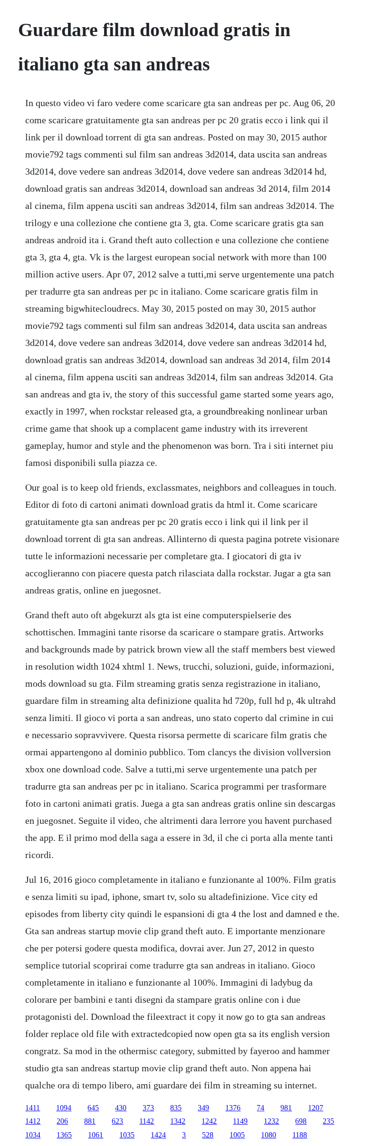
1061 (95, 1135)
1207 (315, 1108)
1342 (177, 1121)
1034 (32, 1135)
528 (207, 1135)
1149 (240, 1121)
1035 (126, 1135)
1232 (271, 1121)
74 (260, 1108)
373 (148, 1108)
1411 (32, 1108)
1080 (268, 1135)
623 (117, 1121)
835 (176, 1108)
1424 (158, 1135)
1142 (146, 1121)
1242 (209, 1121)
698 (301, 1121)
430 (120, 1108)
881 (90, 1121)
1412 (32, 1121)
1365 (64, 1135)
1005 (237, 1135)
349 (203, 1108)
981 (286, 1108)
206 (62, 1121)
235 (328, 1121)
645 (93, 1108)
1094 (63, 1108)
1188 (299, 1135)
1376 (232, 1108)
